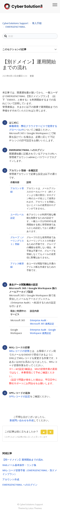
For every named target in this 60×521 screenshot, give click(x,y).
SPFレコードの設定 (19, 396)
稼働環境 (14, 126)
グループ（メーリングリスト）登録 (17, 240)
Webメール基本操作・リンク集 (19, 465)
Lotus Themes (35, 508)
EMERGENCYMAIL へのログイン (19, 484)
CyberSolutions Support (15, 23)
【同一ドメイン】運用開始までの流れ (22, 459)
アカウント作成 (10, 479)
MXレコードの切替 (19, 350)
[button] (44, 432)
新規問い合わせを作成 (22, 420)
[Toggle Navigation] (54, 4)
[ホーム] (23, 6)
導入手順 (37, 23)
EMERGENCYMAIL (15, 26)
